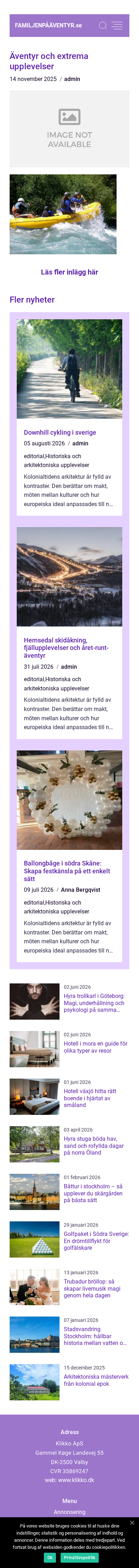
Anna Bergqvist (80, 889)
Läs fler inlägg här (69, 272)
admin (72, 79)
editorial (34, 456)
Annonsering (70, 1512)
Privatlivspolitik (79, 1557)
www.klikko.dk (76, 1480)
